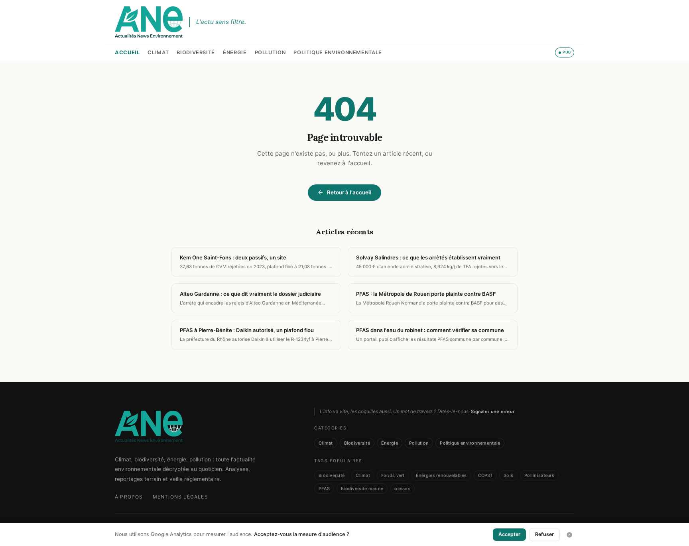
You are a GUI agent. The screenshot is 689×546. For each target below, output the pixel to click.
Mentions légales (180, 497)
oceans (402, 488)
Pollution (270, 52)
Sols (508, 475)
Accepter (509, 534)
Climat (158, 52)
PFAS (324, 488)
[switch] (564, 52)
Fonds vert (393, 475)
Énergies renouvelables (441, 475)
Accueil (127, 52)
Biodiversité (196, 52)
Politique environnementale (337, 52)
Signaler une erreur (492, 411)
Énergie (234, 52)
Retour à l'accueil (349, 192)
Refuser (544, 534)
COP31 (485, 475)
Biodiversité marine (362, 488)
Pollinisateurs (539, 475)
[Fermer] (569, 535)
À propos (129, 497)
